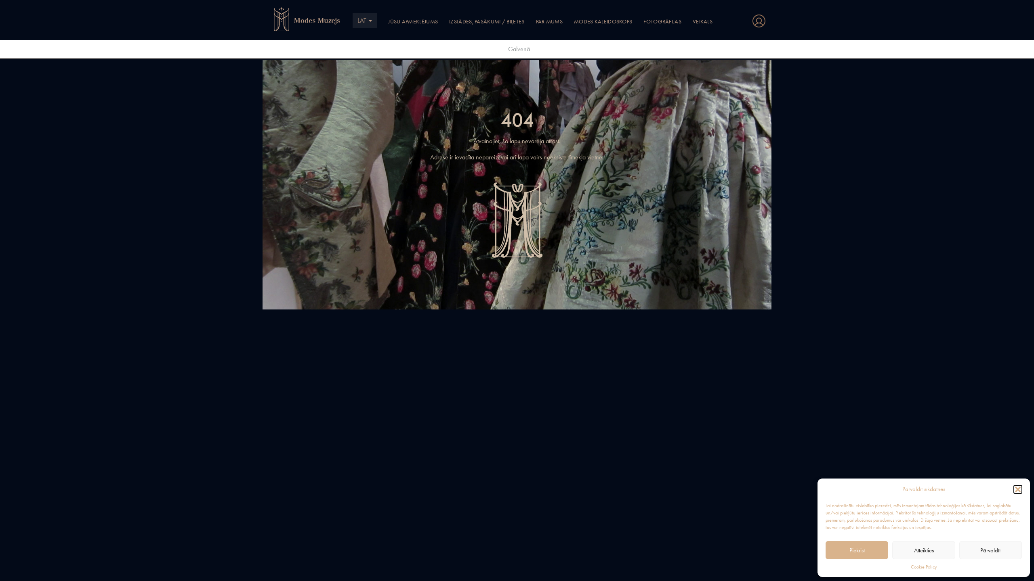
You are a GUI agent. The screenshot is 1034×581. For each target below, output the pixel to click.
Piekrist (857, 550)
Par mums (549, 21)
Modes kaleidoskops (603, 21)
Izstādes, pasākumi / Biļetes (486, 21)
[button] (1018, 489)
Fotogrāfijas (662, 21)
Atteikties (924, 550)
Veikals (702, 21)
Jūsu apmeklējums (413, 21)
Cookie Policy (924, 567)
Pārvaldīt (990, 550)
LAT (362, 20)
